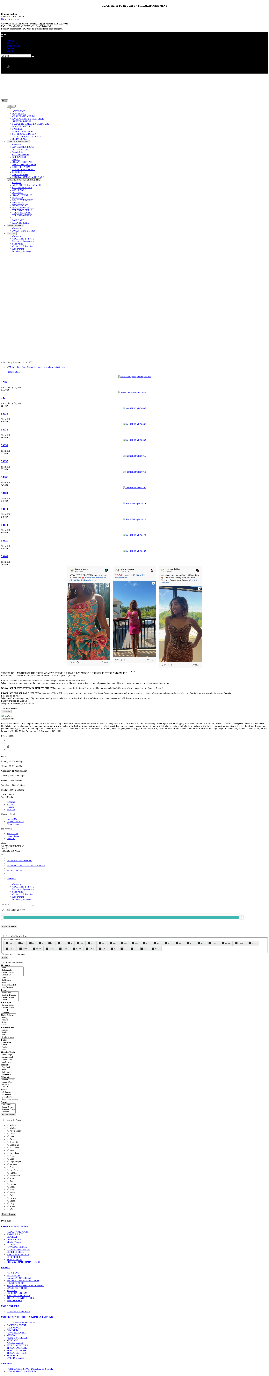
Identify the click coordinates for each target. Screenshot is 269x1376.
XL (144, 948)
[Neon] (4, 1022)
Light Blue (14, 1145)
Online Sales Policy (15, 821)
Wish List (11, 41)
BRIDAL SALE (14, 1300)
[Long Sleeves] (9, 1097)
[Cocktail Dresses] (12, 975)
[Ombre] (4, 1025)
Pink (12, 1167)
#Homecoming (100, 578)
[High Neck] (8, 1072)
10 (81, 943)
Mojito (13, 1128)
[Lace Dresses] (8, 987)
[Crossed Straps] (8, 1007)
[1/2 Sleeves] (9, 1092)
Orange (13, 1184)
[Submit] (33, 56)
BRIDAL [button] (5, 1267)
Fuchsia (13, 1173)
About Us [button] (11, 878)
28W (51, 948)
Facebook (11, 809)
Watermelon (15, 1175)
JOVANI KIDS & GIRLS (18, 1311)
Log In (10, 51)
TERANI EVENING (16, 1350)
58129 (4, 540)
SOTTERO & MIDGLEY (18, 1295)
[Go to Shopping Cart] (2, 34)
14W (214, 943)
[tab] (137, 878)
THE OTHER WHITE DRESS (21, 1298)
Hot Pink (14, 1170)
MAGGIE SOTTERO (17, 1288)
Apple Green (15, 1131)
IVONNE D (12, 1330)
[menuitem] (137, 41)
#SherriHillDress (82, 580)
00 (22, 943)
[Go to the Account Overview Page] (2, 36)
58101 (4, 493)
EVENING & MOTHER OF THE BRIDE (26, 865)
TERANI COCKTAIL (17, 1348)
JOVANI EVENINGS (17, 1333)
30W (64, 948)
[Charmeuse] (6, 1042)
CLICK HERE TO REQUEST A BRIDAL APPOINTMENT (134, 5)
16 (114, 943)
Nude (12, 1192)
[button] (11, 106)
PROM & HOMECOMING (19, 860)
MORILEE (12, 1290)
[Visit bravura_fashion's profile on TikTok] (72, 570)
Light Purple (15, 1161)
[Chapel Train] (7, 1059)
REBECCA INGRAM (17, 1293)
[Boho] (8, 982)
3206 (4, 382)
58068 (4, 477)
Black (12, 1201)
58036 (4, 429)
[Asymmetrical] (7, 1057)
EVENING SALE (15, 1358)
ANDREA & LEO (15, 1234)
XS (103, 948)
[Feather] (6, 1047)
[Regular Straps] (8, 1107)
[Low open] (8, 1012)
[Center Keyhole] (9, 997)
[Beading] (7, 1032)
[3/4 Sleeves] (9, 1094)
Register (10, 48)
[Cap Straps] (8, 1105)
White (12, 1209)
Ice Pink (13, 1164)
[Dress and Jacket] (8, 985)
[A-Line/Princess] (8, 1080)
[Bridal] (12, 968)
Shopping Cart (13, 46)
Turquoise (14, 1142)
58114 (4, 508)
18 (125, 943)
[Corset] (9, 1000)
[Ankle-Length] (7, 1055)
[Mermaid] (8, 1084)
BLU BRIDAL (13, 1275)
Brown (13, 1198)
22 (147, 943)
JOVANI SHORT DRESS (18, 1249)
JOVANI (11, 1244)
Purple (12, 1156)
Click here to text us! (10, 19)
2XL (157, 948)
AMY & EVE (13, 1273)
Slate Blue (14, 1147)
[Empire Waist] (8, 1082)
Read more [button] (165, 583)
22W (11, 948)
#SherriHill (89, 578)
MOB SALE (13, 1355)
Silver (12, 1206)
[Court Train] (7, 1062)
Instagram (11, 802)
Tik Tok (10, 804)
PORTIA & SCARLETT (18, 1254)
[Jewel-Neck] (8, 1074)
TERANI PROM (14, 1259)
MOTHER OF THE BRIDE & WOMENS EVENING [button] (27, 1317)
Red (11, 1181)
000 (11, 943)
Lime (12, 1136)
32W (78, 948)
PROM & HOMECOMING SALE (23, 1262)
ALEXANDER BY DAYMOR (21, 1322)
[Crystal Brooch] (7, 1037)
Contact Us (12, 819)
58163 (4, 556)
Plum (12, 1178)
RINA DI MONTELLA (17, 1345)
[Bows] (7, 1035)
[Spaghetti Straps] (8, 1109)
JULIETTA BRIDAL (16, 1283)
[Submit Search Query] (33, 905)
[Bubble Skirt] (9, 993)
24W (24, 948)
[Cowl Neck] (8, 1067)
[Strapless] (8, 1112)
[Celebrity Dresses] (9, 995)
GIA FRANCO (14, 1328)
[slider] (241, 917)
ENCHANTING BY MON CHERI (23, 1280)
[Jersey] (6, 1049)
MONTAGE (12, 1340)
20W (254, 943)
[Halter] (8, 1070)
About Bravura (13, 824)
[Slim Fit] (8, 1087)
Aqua (12, 1139)
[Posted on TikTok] (106, 570)
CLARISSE (12, 1237)
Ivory (12, 1189)
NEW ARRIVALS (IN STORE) (21, 1371)
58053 (4, 445)
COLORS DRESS (15, 1239)
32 (201, 943)
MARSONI (12, 1335)
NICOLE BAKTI (15, 1343)
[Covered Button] (8, 1005)
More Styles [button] (6, 1363)
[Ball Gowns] (8, 980)
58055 (4, 461)
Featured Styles (13, 372)
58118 (4, 524)
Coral (12, 1187)
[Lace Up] (8, 1010)
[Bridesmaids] (12, 970)
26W (38, 948)
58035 (4, 413)
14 (103, 943)
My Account (12, 43)
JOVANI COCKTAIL (17, 1247)
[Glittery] (4, 1017)
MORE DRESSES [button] (10, 1306)
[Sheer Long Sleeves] (9, 1099)
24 (158, 943)
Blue (12, 1150)
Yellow (13, 1125)
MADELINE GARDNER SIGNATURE (25, 1285)
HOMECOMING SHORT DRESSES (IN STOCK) (30, 1369)
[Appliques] (7, 1030)
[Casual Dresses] (12, 972)
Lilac (12, 1159)
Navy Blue (14, 1153)
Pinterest (10, 807)
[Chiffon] (6, 1045)
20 (136, 943)
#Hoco (72, 580)
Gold (12, 1195)
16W (227, 943)
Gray (12, 1203)
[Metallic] (4, 1020)
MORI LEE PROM (15, 1252)
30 (191, 943)
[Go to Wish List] (5, 34)
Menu (4, 101)
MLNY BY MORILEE (17, 1338)
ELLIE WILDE (14, 1242)
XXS (91, 948)
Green (12, 1133)
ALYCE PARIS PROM (17, 1232)
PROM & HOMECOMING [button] (14, 1226)
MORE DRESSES (15, 870)
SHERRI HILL (14, 1257)
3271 (4, 397)
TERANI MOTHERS (17, 1353)
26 (169, 943)
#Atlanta (92, 580)
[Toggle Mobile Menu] (2, 854)
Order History (13, 836)
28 (180, 943)
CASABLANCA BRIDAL (19, 1278)
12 (92, 943)
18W (240, 943)
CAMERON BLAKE (16, 1325)
